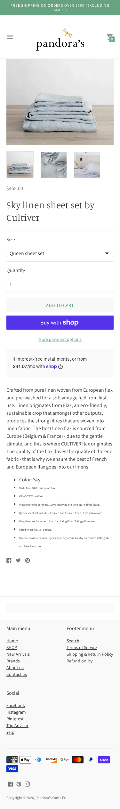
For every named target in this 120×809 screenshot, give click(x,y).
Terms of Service (82, 647)
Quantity (15, 270)
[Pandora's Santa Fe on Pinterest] (18, 783)
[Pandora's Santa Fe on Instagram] (27, 783)
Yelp (10, 732)
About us (15, 667)
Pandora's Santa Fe (51, 797)
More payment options (60, 339)
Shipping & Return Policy (90, 654)
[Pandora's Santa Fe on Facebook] (10, 783)
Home (12, 641)
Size (10, 240)
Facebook (15, 705)
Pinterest (15, 719)
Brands (13, 661)
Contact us (16, 674)
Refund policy (79, 661)
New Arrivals (18, 654)
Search (73, 641)
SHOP (11, 647)
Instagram (16, 712)
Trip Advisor (17, 725)
